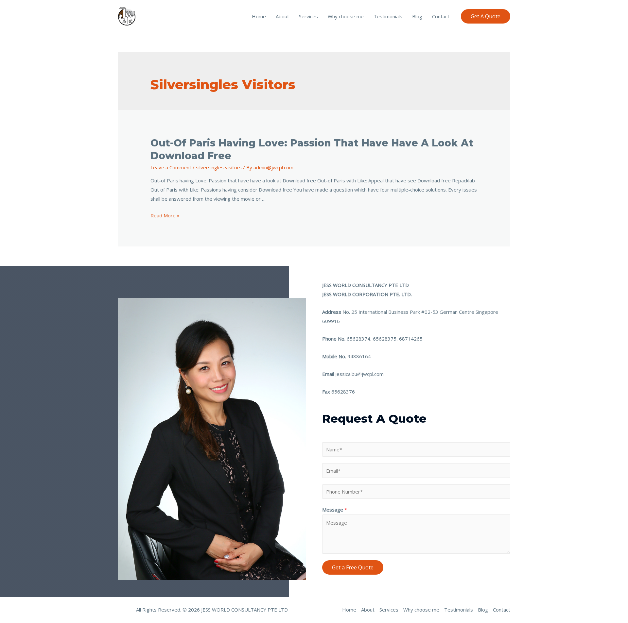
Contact (440, 16)
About (282, 16)
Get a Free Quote (353, 567)
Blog (417, 16)
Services (308, 16)
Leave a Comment (170, 167)
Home (259, 16)
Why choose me (346, 16)
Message (334, 509)
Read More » (165, 215)
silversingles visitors (219, 167)
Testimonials (388, 16)
